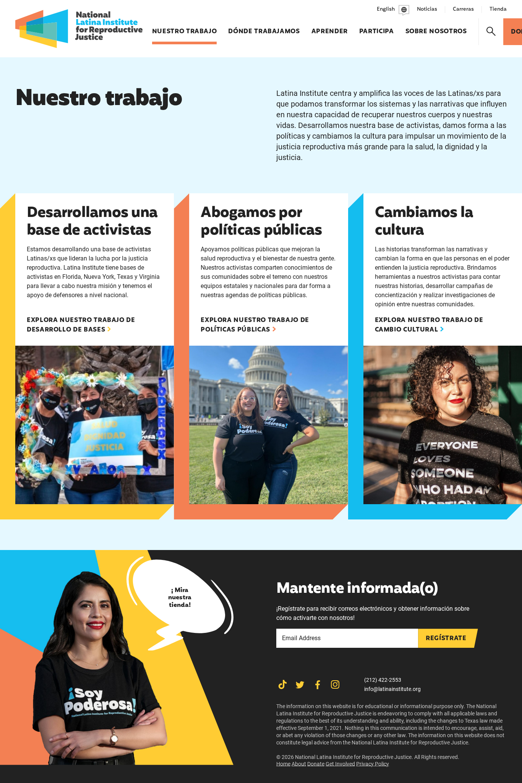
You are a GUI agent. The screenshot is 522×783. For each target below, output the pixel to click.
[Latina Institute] (79, 28)
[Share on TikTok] (282, 684)
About (299, 764)
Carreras (463, 9)
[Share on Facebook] (317, 684)
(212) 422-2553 (382, 680)
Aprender (329, 27)
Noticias (427, 9)
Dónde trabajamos (264, 27)
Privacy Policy (372, 764)
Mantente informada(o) (357, 589)
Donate (315, 764)
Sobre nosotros (436, 27)
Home (283, 764)
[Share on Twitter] (300, 684)
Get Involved (340, 764)
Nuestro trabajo (184, 27)
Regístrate (446, 639)
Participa (376, 27)
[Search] (491, 31)
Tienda (498, 9)
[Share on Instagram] (335, 684)
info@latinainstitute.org (392, 689)
